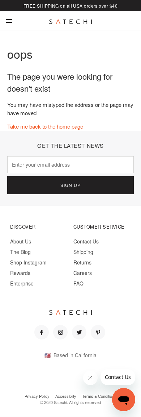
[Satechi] (70, 21)
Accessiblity (65, 396)
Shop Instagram (28, 262)
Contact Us (86, 241)
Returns (82, 262)
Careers (82, 272)
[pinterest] (98, 332)
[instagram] (60, 332)
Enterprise (22, 283)
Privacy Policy (37, 396)
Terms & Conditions (99, 396)
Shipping (83, 251)
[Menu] (9, 20)
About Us (20, 241)
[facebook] (41, 332)
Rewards (20, 272)
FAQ (78, 283)
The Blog (20, 251)
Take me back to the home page (45, 126)
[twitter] (79, 332)
